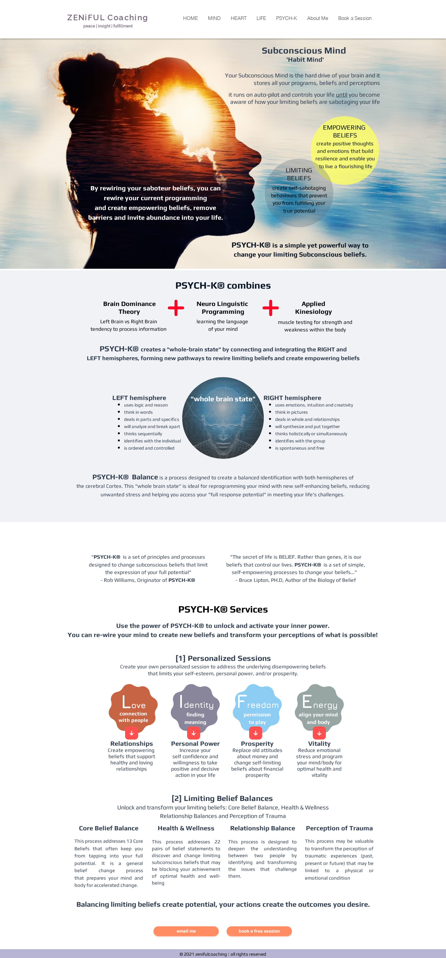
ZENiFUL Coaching (107, 17)
